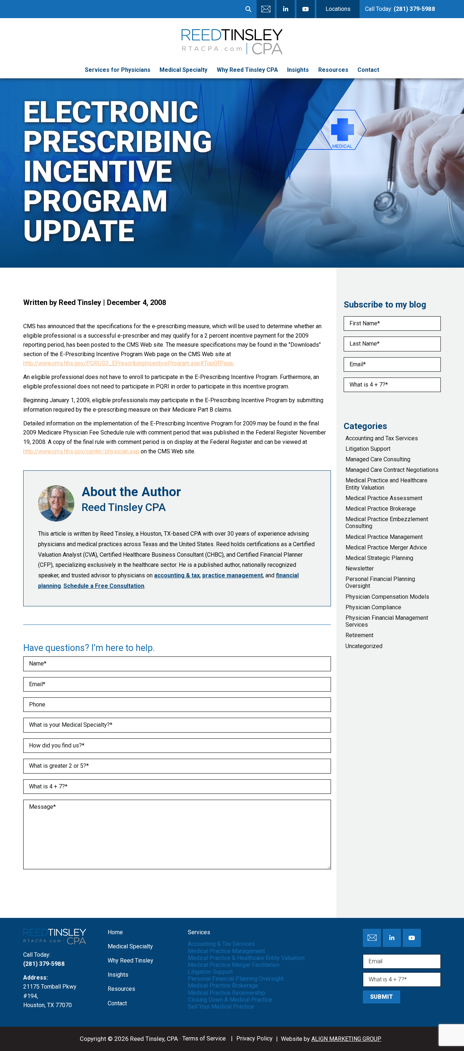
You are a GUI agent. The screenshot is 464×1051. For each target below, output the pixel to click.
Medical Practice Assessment (383, 498)
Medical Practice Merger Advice (386, 547)
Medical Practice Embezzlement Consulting (386, 522)
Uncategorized (363, 646)
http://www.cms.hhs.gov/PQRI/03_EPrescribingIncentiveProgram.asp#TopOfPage (128, 363)
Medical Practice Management (384, 536)
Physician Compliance (373, 607)
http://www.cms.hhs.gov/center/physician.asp (81, 451)
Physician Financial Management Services (386, 621)
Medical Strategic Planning (379, 558)
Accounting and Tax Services (381, 438)
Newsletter (359, 568)
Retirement (359, 635)
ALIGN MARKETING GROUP (346, 1038)
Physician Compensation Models (387, 596)
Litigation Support (367, 448)
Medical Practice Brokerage (380, 508)
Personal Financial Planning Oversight (380, 582)
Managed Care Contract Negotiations (392, 469)
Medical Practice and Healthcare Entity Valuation (386, 484)
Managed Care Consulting (377, 459)
